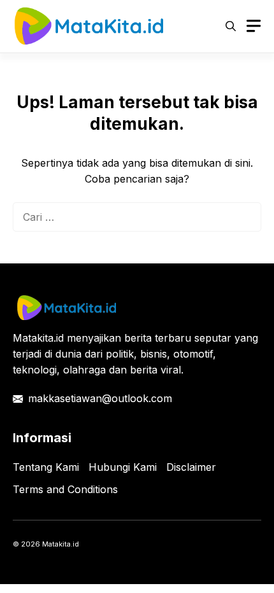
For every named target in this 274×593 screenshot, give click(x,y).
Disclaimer (191, 467)
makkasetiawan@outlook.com (100, 398)
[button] (231, 26)
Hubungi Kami (123, 467)
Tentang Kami (46, 467)
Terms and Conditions (65, 489)
